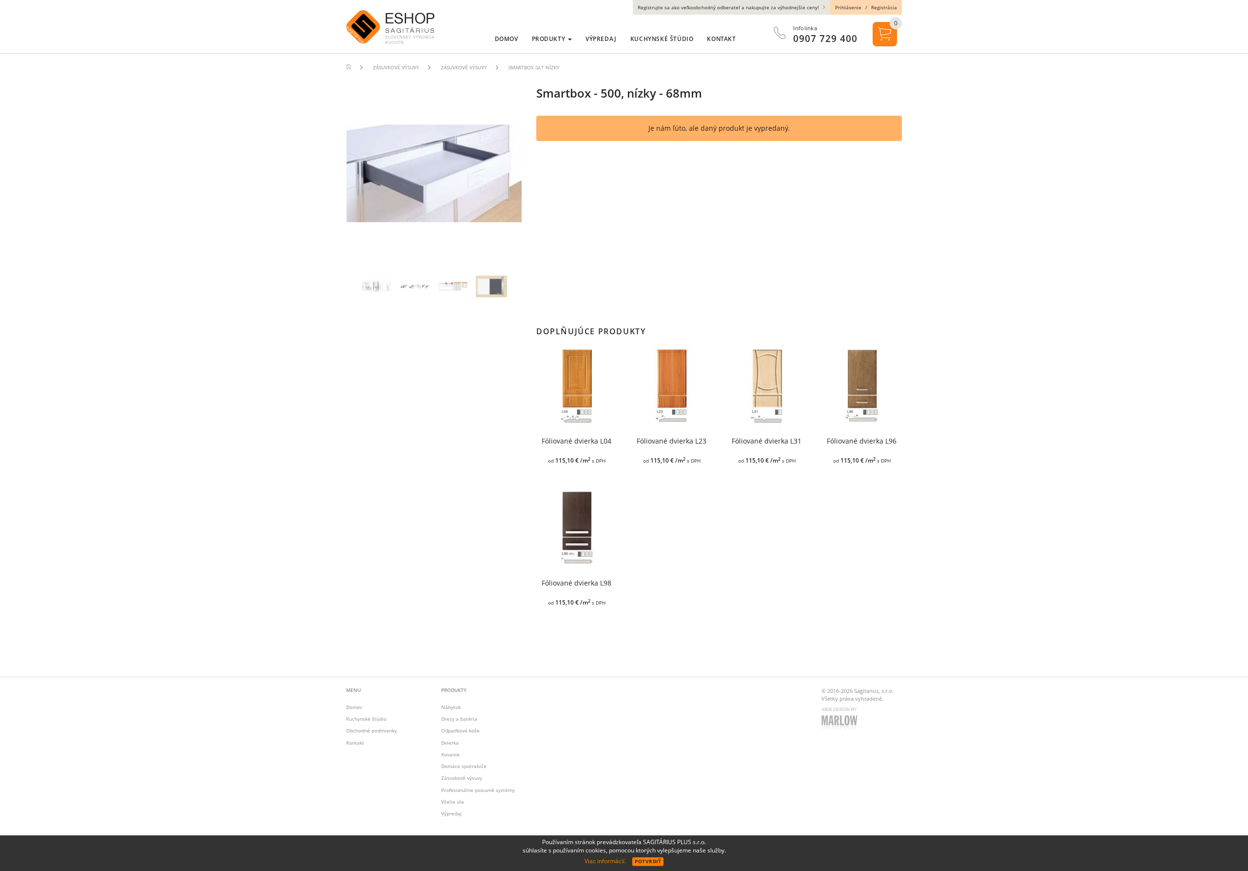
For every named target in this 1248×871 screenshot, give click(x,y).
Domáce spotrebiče (464, 766)
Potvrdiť (648, 861)
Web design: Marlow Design (840, 720)
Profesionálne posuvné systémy (478, 790)
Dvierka (450, 742)
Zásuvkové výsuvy (461, 777)
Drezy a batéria (459, 718)
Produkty (549, 39)
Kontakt (355, 742)
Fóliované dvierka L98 (576, 583)
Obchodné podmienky (371, 730)
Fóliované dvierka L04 (576, 441)
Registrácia (884, 7)
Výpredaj (451, 813)
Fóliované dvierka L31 (766, 441)
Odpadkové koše (460, 730)
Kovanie (450, 754)
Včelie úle (452, 801)
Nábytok (451, 707)
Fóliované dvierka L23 (671, 441)
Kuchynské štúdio (366, 718)
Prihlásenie (848, 7)
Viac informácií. (605, 861)
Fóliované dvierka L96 (862, 441)
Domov (354, 707)
